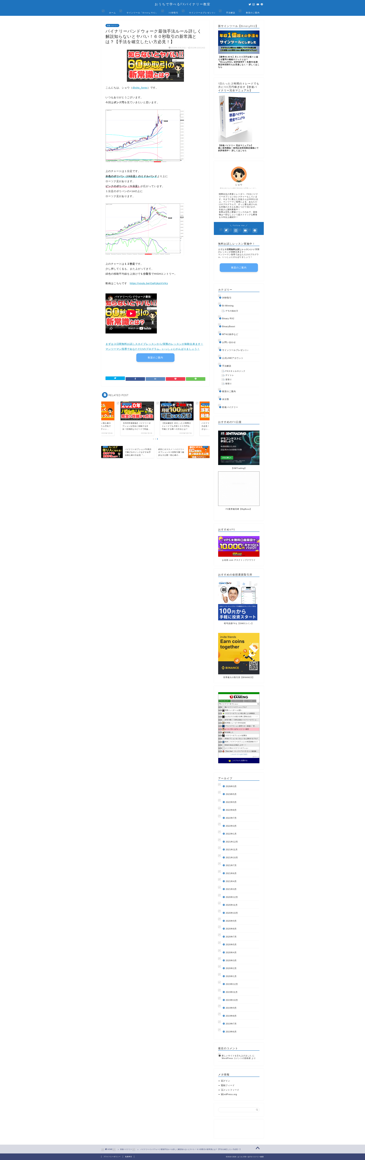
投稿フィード (228, 1085)
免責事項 (128, 1156)
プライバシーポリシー (112, 1156)
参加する (256, 756)
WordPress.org (229, 1094)
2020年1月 (231, 976)
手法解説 (230, 12)
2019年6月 (231, 1031)
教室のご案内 (253, 12)
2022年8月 (231, 810)
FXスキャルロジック (235, 371)
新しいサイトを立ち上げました (237, 1056)
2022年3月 (231, 826)
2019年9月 (231, 1008)
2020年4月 (231, 952)
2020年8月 (231, 928)
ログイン (225, 1081)
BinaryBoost (228, 326)
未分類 (225, 399)
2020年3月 (231, 960)
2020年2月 (231, 968)
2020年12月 (232, 897)
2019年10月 (232, 1000)
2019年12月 (232, 984)
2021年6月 (231, 873)
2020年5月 (231, 944)
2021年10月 (232, 857)
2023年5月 (231, 794)
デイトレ (229, 375)
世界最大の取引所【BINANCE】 (238, 677)
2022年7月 (231, 818)
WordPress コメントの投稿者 (236, 1058)
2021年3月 (231, 889)
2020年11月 (232, 905)
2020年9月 (231, 921)
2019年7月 (231, 1023)
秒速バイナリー (112, 25)
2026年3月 (231, 786)
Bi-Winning (228, 305)
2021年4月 (231, 881)
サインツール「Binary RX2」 (142, 12)
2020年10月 (232, 913)
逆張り (228, 379)
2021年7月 (231, 865)
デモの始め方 (231, 311)
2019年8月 (231, 1016)
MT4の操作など (230, 334)
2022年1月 (231, 834)
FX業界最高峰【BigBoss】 (239, 509)
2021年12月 (232, 841)
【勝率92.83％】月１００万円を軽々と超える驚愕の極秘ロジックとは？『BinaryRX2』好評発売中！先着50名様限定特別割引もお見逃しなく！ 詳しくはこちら (238, 62)
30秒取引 (173, 12)
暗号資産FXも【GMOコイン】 (239, 623)
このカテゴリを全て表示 (238, 754)
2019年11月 (232, 992)
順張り (228, 384)
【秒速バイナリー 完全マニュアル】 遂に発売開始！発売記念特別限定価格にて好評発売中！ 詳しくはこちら (238, 148)
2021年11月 (232, 849)
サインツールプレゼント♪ (202, 12)
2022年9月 (231, 802)
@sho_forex (140, 87)
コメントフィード (230, 1090)
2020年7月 (231, 936)
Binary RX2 (228, 318)
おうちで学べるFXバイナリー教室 (182, 4)
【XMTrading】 (239, 468)
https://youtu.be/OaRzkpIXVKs (149, 283)
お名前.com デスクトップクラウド (239, 560)
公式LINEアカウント (232, 358)
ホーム (112, 12)
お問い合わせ (229, 342)
